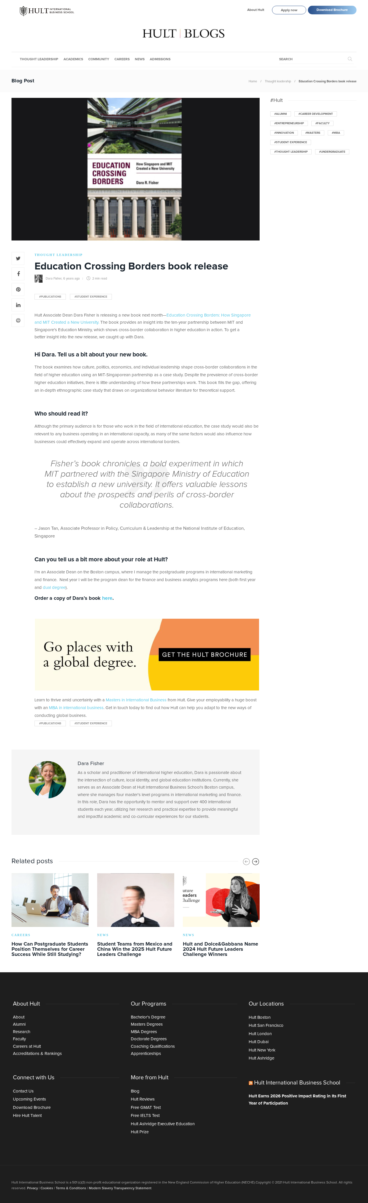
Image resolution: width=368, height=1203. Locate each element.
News (140, 59)
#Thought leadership (291, 151)
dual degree (54, 587)
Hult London (260, 1034)
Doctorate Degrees (149, 1039)
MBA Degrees (144, 1032)
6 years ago (71, 278)
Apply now (289, 10)
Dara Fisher (54, 278)
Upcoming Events (29, 1099)
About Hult (255, 10)
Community (98, 59)
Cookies (47, 1188)
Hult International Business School (297, 1083)
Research (21, 1032)
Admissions (160, 59)
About (18, 1017)
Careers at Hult (27, 1046)
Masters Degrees (147, 1024)
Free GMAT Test (146, 1107)
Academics (73, 59)
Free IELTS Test (145, 1115)
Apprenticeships (146, 1053)
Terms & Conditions (71, 1188)
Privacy (32, 1188)
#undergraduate (332, 151)
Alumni (19, 1024)
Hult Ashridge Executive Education (163, 1124)
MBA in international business (76, 708)
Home (253, 81)
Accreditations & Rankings (37, 1053)
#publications (50, 296)
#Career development (315, 113)
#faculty (322, 123)
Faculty (19, 1039)
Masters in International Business (136, 700)
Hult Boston (260, 1017)
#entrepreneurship (289, 123)
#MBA (336, 132)
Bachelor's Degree (148, 1017)
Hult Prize (140, 1132)
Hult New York (262, 1050)
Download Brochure (332, 10)
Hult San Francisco (266, 1025)
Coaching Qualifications (153, 1046)
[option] (50, 916)
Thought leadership (39, 59)
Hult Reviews (143, 1099)
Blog (135, 1091)
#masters (312, 132)
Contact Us (23, 1091)
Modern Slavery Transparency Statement (120, 1188)
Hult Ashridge (261, 1058)
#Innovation (284, 132)
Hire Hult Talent (27, 1115)
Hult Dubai (259, 1042)
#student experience (90, 296)
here (107, 598)
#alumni (280, 113)
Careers (122, 59)
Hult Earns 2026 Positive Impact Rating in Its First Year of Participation (297, 1100)
